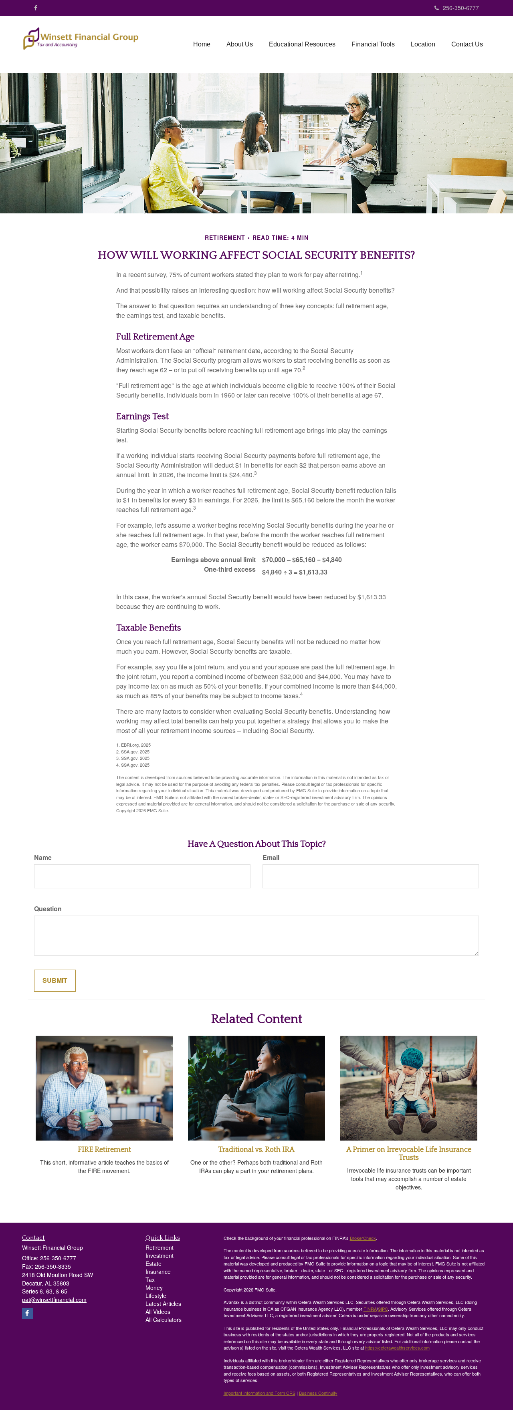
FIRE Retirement (104, 1150)
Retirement (159, 1247)
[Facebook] (35, 8)
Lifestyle (155, 1295)
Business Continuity (318, 1393)
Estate (153, 1263)
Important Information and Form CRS (259, 1393)
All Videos (157, 1312)
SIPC (383, 1309)
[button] (239, 44)
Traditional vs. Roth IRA (256, 1150)
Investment (159, 1255)
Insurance (158, 1271)
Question (48, 908)
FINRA (370, 1309)
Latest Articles (163, 1304)
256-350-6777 (461, 8)
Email (271, 857)
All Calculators (163, 1320)
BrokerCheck (363, 1238)
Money (154, 1287)
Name (43, 857)
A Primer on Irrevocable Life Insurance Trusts (408, 1154)
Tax (150, 1279)
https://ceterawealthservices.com (397, 1347)
